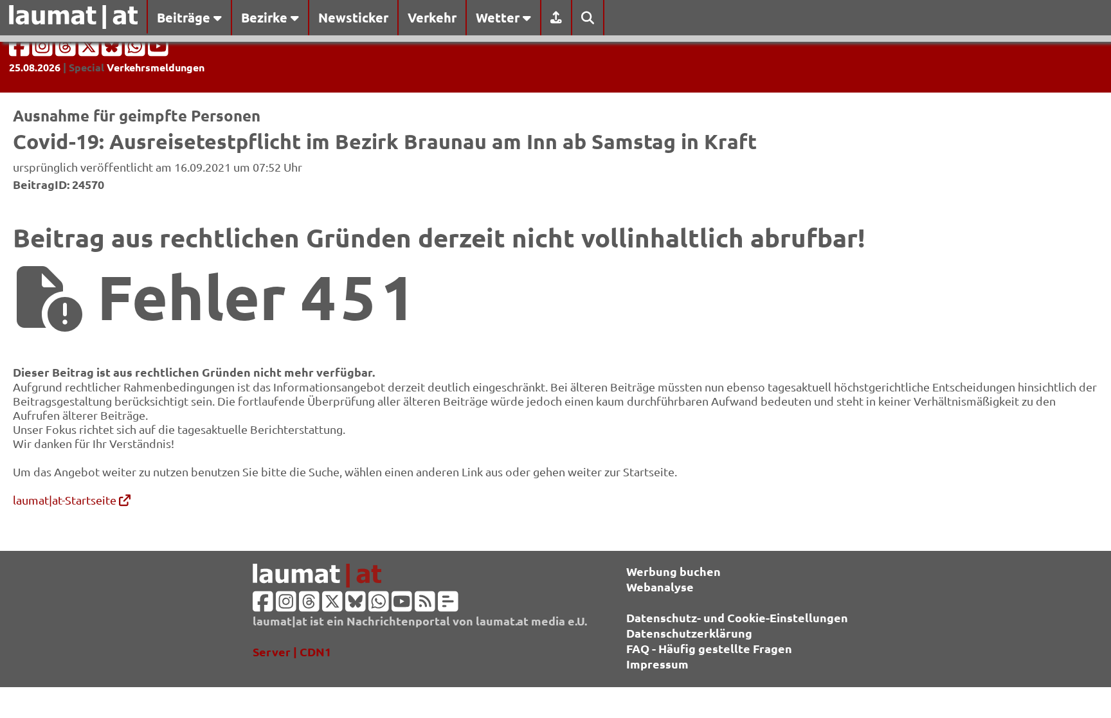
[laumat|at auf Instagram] (43, 50)
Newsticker (353, 17)
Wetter (499, 17)
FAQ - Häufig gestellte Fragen (709, 648)
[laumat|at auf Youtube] (158, 50)
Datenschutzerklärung (689, 632)
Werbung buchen (673, 571)
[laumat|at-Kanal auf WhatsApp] (136, 50)
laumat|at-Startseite (66, 500)
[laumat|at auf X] (90, 50)
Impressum (657, 663)
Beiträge (185, 17)
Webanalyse (660, 586)
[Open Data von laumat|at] (448, 605)
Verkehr (432, 17)
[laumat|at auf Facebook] (20, 50)
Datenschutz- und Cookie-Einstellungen (737, 617)
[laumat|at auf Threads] (66, 50)
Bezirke (266, 17)
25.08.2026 (34, 67)
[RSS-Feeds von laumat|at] (425, 605)
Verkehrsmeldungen (155, 67)
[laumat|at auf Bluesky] (113, 50)
